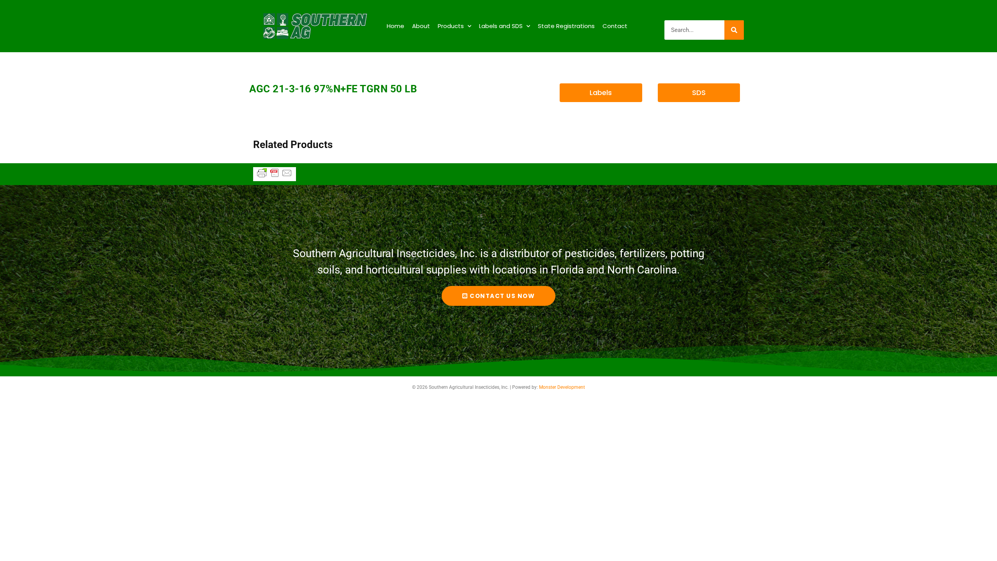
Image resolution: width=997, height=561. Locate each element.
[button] (601, 92)
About (421, 26)
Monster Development (562, 387)
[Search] (734, 30)
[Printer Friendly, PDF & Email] (274, 176)
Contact (614, 26)
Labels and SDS (501, 26)
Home (395, 26)
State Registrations (566, 26)
